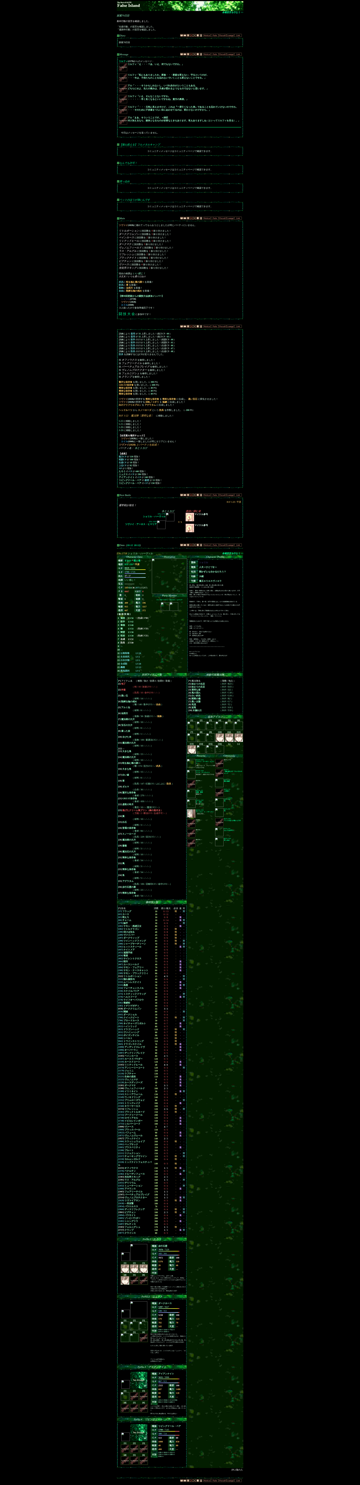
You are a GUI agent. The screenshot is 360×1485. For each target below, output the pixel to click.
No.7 (233, 771)
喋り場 (137, 560)
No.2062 (232, 819)
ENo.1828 (205, 761)
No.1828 (227, 839)
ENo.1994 (205, 811)
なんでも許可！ (128, 163)
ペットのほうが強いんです (135, 199)
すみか (128, 560)
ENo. (169, 600)
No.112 (227, 780)
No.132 (227, 790)
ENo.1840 (203, 771)
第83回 (137, 545)
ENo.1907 (200, 801)
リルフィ (123, 61)
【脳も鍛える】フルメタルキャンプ (140, 144)
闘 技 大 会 (127, 314)
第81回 (130, 545)
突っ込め (125, 181)
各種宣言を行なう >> (232, 12)
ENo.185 (199, 791)
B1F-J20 (129, 564)
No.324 (229, 829)
